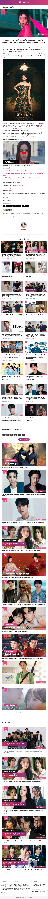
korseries (4, 277)
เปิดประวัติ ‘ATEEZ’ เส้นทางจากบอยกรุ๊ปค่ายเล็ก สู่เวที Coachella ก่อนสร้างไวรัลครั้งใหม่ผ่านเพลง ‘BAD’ (35, 295)
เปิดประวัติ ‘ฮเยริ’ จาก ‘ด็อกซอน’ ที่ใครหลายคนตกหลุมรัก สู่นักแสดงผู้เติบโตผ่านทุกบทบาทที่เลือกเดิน (23, 811)
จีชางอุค (22, 885)
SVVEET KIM (29, 258)
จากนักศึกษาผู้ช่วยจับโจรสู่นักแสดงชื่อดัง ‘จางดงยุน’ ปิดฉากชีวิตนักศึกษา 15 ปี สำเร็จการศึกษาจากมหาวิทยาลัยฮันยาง (12, 295)
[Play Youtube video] (24, 152)
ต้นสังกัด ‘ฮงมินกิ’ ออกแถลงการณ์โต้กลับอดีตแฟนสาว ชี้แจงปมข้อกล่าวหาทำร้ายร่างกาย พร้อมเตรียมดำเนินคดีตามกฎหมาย (11, 419)
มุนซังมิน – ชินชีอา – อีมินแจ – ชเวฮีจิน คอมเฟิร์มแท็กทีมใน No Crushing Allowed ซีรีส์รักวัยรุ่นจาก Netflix (35, 335)
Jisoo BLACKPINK (26, 213)
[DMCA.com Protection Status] (7, 210)
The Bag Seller (5, 317)
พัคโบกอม (19, 888)
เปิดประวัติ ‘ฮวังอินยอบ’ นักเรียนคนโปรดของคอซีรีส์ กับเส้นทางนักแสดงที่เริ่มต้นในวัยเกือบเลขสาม (24, 870)
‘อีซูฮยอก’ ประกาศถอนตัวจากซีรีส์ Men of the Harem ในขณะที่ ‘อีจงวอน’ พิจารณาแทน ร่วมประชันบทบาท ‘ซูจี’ (35, 398)
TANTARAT (5, 258)
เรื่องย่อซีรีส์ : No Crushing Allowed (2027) (12, 315)
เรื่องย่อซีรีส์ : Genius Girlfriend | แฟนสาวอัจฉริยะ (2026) (15, 631)
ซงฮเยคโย (15, 886)
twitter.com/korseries (12, 187)
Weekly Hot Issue (24, 439)
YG (23, 884)
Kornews (8, 6)
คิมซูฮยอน (15, 885)
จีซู (42, 213)
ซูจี (21, 886)
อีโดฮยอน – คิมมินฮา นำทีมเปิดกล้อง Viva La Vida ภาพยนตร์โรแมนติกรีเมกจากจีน (35, 315)
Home (3, 6)
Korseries (10, 190)
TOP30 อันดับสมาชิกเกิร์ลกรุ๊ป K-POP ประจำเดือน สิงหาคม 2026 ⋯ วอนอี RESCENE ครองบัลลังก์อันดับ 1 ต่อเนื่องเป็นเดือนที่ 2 (35, 256)
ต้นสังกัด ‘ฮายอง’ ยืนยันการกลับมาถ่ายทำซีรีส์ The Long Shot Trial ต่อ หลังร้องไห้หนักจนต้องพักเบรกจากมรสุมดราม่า (12, 398)
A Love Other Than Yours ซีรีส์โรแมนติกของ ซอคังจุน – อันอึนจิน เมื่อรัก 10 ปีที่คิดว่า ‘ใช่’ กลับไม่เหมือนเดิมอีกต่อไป (12, 256)
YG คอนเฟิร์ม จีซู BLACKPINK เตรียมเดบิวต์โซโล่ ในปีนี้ (15, 170)
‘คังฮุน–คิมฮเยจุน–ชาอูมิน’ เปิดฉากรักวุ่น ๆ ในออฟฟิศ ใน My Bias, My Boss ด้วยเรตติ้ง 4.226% (23, 604)
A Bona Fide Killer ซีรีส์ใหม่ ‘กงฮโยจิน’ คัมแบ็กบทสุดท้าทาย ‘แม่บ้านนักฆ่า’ (18, 685)
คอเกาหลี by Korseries (5, 889)
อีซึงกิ (18, 889)
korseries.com (11, 188)
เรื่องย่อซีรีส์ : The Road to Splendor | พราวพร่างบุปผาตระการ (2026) (18, 577)
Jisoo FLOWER (36, 213)
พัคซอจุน (28, 886)
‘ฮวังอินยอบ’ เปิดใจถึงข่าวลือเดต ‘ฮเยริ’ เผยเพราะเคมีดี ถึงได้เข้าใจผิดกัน (12, 275)
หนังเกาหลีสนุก (28, 888)
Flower (12, 213)
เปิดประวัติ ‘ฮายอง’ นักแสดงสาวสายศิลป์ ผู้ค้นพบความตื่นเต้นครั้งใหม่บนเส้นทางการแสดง (21, 550)
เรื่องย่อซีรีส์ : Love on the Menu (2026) (11, 712)
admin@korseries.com (36, 889)
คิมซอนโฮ (25, 884)
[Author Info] (24, 227)
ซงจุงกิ (28, 885)
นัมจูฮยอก (24, 886)
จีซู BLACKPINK (6, 216)
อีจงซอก (15, 889)
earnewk (7, 45)
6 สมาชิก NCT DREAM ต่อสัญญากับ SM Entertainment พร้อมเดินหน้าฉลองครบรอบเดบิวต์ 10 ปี (12, 378)
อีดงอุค (20, 889)
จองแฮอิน (19, 885)
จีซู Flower (15, 216)
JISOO (18, 213)
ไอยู (25, 889)
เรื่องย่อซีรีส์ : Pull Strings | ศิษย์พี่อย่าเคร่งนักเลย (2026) (15, 467)
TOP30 (21, 884)
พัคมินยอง (15, 888)
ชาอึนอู (25, 885)
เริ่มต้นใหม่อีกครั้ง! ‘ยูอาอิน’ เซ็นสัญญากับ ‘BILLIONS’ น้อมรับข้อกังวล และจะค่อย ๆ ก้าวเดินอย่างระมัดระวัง (12, 335)
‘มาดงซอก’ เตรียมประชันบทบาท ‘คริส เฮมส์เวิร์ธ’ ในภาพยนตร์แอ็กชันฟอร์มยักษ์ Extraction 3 (34, 419)
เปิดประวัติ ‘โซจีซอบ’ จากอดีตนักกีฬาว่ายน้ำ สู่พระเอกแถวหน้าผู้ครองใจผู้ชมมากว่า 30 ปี (22, 841)
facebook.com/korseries (18, 185)
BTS (19, 884)
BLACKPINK (5, 213)
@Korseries (3, 890)
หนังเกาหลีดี (23, 888)
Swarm (28, 380)
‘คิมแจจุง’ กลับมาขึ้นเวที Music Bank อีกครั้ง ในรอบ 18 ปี (35, 275)
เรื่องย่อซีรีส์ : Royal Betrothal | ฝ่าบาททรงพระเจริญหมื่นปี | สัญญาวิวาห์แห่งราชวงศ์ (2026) (22, 658)
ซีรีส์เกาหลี (19, 886)
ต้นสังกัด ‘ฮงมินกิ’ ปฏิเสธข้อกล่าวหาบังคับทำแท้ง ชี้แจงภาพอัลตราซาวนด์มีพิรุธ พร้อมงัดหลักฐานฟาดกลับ (35, 378)
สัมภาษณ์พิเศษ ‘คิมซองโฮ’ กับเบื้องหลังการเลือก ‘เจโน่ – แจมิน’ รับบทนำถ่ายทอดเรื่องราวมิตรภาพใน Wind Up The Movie (11, 356)
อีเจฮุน (23, 889)
